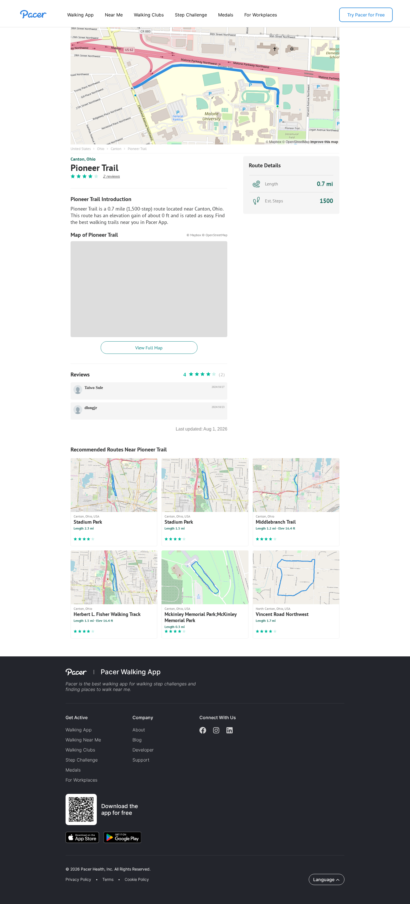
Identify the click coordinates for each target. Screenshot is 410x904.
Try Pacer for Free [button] (366, 15)
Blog (137, 740)
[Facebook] (202, 731)
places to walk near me (105, 689)
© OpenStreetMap (296, 141)
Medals (225, 15)
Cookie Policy (137, 879)
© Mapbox (274, 141)
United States (81, 148)
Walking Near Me (83, 740)
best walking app (110, 684)
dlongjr (91, 408)
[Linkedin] (229, 731)
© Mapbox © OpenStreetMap (207, 235)
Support (140, 760)
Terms (108, 879)
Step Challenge (191, 15)
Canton (116, 148)
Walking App (80, 15)
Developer (143, 750)
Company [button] (142, 717)
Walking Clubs (149, 15)
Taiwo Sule (94, 388)
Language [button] (323, 879)
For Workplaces (260, 15)
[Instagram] (216, 731)
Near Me (114, 15)
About (138, 730)
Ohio (100, 148)
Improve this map (324, 141)
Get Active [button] (77, 717)
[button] (97, 863)
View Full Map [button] (149, 348)
